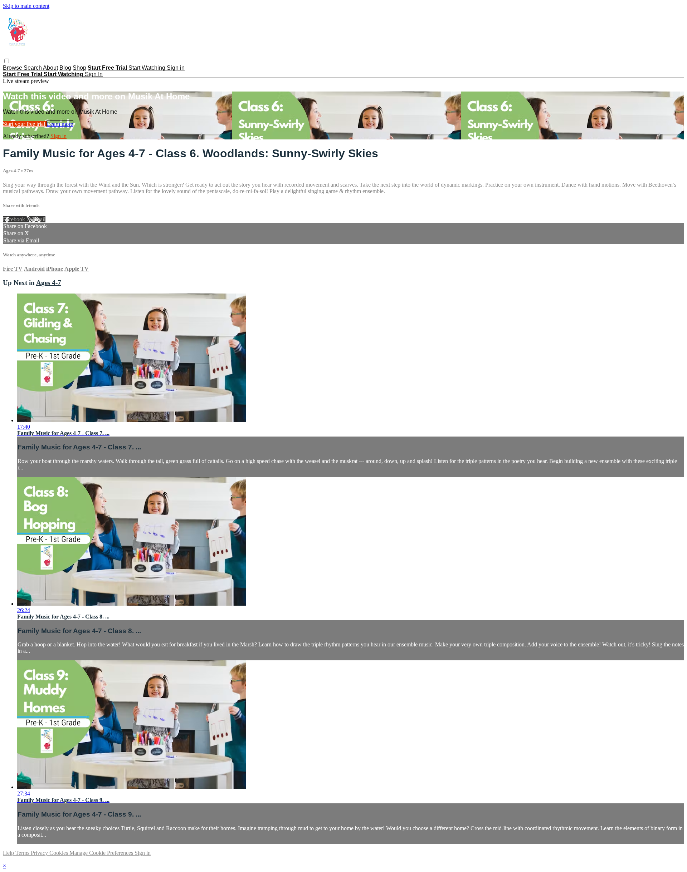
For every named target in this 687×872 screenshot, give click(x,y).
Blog (65, 68)
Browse (13, 68)
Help (9, 853)
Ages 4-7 (12, 170)
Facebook (14, 219)
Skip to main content (26, 6)
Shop (79, 68)
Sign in (176, 68)
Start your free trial (25, 124)
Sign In (94, 74)
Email (38, 219)
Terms (23, 853)
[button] (6, 61)
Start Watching (147, 68)
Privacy (40, 853)
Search (33, 68)
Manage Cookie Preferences (102, 853)
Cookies (59, 853)
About (50, 68)
